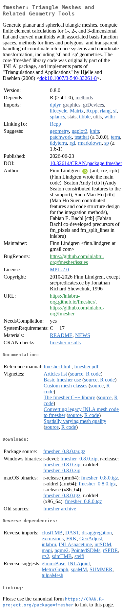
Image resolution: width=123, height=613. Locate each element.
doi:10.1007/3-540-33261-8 (68, 78)
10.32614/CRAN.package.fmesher (86, 163)
